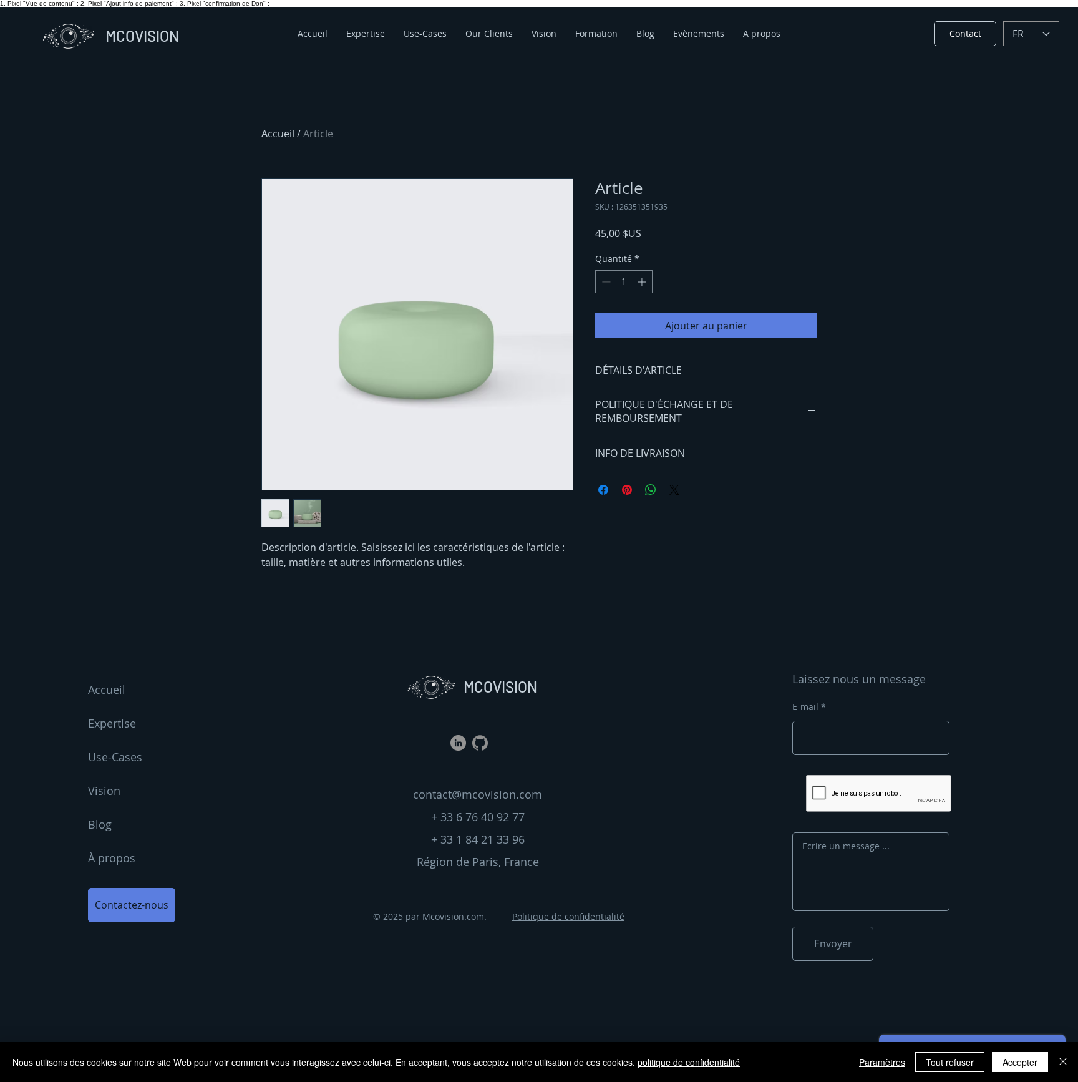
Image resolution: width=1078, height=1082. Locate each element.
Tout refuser (950, 1062)
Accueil (277, 133)
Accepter (1020, 1062)
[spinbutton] (624, 282)
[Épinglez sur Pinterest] (626, 489)
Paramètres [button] (882, 1062)
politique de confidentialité (689, 1062)
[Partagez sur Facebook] (603, 489)
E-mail (805, 707)
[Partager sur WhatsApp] (650, 489)
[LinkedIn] (458, 743)
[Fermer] (1063, 1062)
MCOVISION (500, 687)
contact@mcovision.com (477, 794)
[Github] (480, 743)
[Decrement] (605, 282)
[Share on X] (674, 489)
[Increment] (643, 282)
